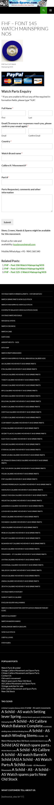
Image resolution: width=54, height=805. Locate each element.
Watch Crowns (8, 326)
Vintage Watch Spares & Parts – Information (21, 294)
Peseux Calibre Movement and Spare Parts (20, 533)
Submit (7, 222)
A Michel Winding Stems (20, 731)
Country (7, 141)
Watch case (6, 331)
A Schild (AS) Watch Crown (39, 741)
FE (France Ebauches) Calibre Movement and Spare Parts (24, 461)
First (3, 118)
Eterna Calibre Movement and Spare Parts (20, 449)
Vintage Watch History (12, 592)
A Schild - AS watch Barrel (22, 754)
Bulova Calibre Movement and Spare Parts (21, 401)
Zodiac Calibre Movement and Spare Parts (20, 385)
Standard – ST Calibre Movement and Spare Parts (23, 554)
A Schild (17, 764)
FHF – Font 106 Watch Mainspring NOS (24, 265)
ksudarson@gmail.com (24, 244)
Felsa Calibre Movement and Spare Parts (20, 474)
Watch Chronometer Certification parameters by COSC (24, 609)
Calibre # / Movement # (14, 165)
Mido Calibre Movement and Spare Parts (20, 517)
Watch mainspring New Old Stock (16, 305)
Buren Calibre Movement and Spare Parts (20, 407)
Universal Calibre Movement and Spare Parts (22, 565)
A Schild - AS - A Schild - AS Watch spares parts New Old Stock (25, 774)
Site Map (5, 347)
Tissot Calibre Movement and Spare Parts (20, 380)
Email (4, 136)
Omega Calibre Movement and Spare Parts (20, 374)
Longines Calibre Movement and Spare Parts (21, 511)
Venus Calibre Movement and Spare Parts (20, 576)
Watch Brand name (12, 153)
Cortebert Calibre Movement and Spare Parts (22, 423)
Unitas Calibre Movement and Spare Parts (20, 559)
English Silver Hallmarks (13, 602)
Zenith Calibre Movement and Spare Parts (20, 586)
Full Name (7, 108)
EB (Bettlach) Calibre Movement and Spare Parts (23, 433)
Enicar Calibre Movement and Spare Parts (20, 444)
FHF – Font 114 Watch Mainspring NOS (24, 268)
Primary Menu (50, 10)
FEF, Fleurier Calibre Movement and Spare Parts (23, 468)
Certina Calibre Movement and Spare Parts (21, 412)
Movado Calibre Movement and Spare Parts (21, 522)
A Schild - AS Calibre (33, 750)
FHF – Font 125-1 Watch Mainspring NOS (25, 272)
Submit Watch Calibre (11, 597)
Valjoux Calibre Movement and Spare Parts (21, 570)
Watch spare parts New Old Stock (16, 299)
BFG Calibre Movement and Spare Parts (19, 390)
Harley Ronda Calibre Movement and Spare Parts (24, 495)
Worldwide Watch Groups (13, 627)
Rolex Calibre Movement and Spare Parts (20, 549)
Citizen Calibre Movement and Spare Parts (20, 417)
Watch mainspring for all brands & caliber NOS (23, 358)
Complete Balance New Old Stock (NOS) (19, 310)
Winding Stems (8, 321)
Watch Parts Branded (11, 353)
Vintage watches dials (11, 315)
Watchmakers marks (10, 621)
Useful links (7, 637)
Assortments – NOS (10, 342)
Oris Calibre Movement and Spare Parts (19, 527)
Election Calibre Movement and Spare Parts (21, 439)
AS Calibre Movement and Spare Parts (18, 364)
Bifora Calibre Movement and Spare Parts (20, 396)
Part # (5, 177)
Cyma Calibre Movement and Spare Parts (20, 428)
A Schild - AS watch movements (38, 708)
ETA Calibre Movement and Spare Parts (19, 369)
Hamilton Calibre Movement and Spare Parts (22, 490)
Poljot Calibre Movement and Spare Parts (20, 538)
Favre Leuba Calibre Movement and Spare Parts (23, 455)
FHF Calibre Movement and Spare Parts (19, 479)
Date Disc (5, 337)
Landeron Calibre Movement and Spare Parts (22, 506)
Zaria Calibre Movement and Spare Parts (20, 581)
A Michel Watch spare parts (30, 717)
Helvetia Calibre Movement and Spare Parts (21, 500)
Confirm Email (34, 136)
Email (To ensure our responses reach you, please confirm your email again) (27, 125)
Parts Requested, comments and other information (21, 191)
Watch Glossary (8, 616)
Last (30, 118)
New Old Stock (8, 632)
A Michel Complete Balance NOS (12, 708)
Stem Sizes (6, 643)
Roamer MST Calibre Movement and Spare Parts (23, 543)
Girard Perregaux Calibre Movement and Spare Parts (26, 484)
